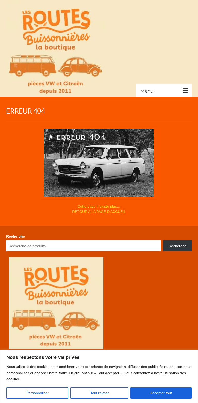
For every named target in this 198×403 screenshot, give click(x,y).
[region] (99, 376)
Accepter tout (161, 393)
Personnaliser (37, 393)
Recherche (15, 236)
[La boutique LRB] (99, 48)
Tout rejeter (99, 393)
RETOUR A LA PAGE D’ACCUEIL (99, 211)
